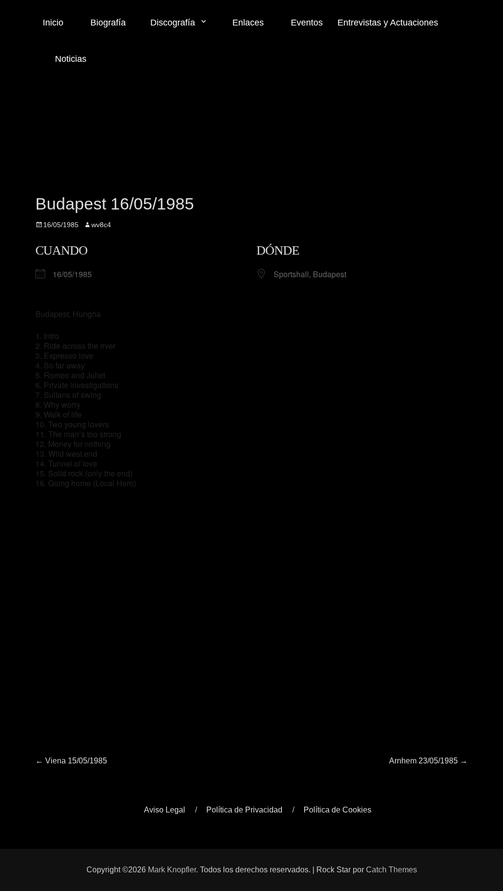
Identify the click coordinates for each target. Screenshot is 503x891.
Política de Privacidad (244, 810)
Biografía (107, 22)
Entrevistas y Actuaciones (387, 22)
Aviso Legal (164, 810)
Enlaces (247, 22)
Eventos (305, 22)
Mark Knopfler (172, 869)
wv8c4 (101, 225)
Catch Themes (391, 869)
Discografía (172, 22)
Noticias (69, 59)
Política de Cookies (337, 810)
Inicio (53, 22)
